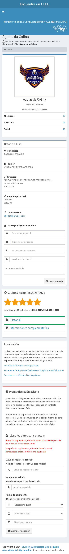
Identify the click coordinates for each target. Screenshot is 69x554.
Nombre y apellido (15, 477)
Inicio (9, 49)
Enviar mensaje (55, 281)
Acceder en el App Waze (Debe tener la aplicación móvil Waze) (34, 370)
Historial (15, 320)
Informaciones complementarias (29, 328)
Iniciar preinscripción (20, 530)
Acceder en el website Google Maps (21, 365)
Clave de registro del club (19, 459)
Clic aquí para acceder (14, 215)
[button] (3, 12)
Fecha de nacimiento (17, 494)
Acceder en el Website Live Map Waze (22, 375)
